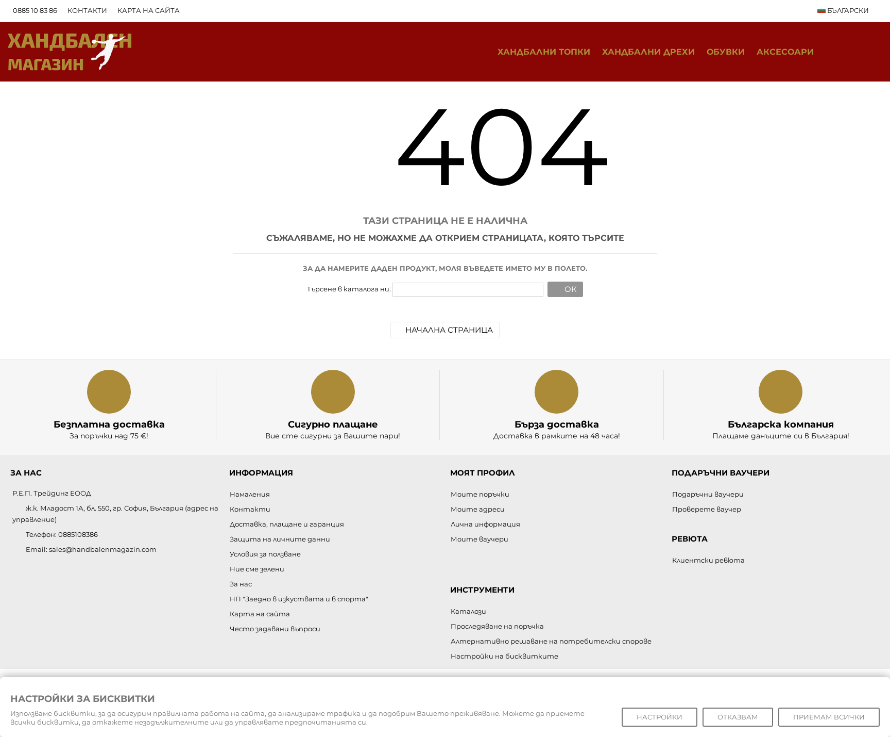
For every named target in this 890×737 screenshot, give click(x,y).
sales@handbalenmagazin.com (103, 549)
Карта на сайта (148, 10)
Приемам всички (829, 717)
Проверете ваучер (706, 509)
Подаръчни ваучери (708, 494)
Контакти (87, 10)
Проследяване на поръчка (497, 626)
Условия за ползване (265, 554)
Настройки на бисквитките (504, 656)
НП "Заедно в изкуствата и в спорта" (299, 599)
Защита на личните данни (280, 539)
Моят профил (482, 473)
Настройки (659, 717)
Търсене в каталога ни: (349, 289)
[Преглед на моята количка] (850, 52)
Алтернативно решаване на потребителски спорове (551, 641)
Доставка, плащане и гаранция (287, 524)
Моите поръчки (480, 494)
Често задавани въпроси (275, 629)
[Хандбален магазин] (69, 51)
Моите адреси (478, 509)
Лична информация (485, 524)
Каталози (468, 611)
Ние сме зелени (257, 569)
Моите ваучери (479, 539)
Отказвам (737, 717)
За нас (241, 584)
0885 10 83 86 (35, 10)
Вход (872, 52)
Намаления (250, 494)
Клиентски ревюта (708, 560)
